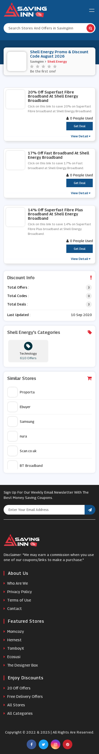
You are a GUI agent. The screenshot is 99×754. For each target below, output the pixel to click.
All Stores (15, 705)
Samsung (27, 421)
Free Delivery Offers (24, 696)
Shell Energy (57, 61)
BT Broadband (31, 465)
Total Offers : (18, 287)
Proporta (27, 392)
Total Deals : (17, 304)
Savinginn (37, 61)
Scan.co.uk (28, 451)
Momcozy (15, 631)
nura (23, 436)
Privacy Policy (19, 591)
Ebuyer (25, 407)
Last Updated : (18, 315)
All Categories (19, 713)
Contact (14, 608)
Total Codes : (18, 296)
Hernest (14, 640)
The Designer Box (22, 665)
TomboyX (15, 648)
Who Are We (17, 583)
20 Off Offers (18, 688)
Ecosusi (13, 657)
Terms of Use (18, 600)
